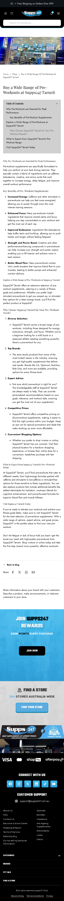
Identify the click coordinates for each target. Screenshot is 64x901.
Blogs (14, 74)
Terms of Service (11, 832)
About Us (7, 810)
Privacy (49, 896)
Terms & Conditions (35, 896)
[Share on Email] (33, 572)
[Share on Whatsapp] (26, 572)
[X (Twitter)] (27, 784)
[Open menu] (5, 13)
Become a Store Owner (15, 823)
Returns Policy (17, 896)
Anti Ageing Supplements (43, 825)
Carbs (40, 835)
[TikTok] (45, 784)
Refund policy (10, 836)
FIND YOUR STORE (32, 707)
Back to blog (13, 564)
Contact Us (8, 819)
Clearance (42, 819)
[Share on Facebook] (12, 572)
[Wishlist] (11, 13)
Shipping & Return (12, 827)
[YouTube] (53, 784)
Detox (40, 839)
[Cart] (58, 13)
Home (6, 74)
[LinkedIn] (36, 784)
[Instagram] (19, 784)
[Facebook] (10, 784)
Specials (41, 810)
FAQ (5, 814)
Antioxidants (43, 830)
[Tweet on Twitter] (19, 572)
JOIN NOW (32, 651)
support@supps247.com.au (34, 801)
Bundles (41, 814)
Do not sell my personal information (15, 842)
